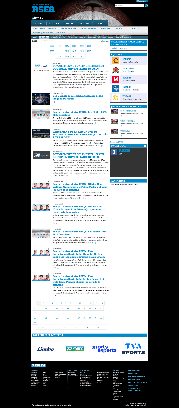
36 (73, 318)
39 (90, 318)
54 (98, 327)
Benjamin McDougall (127, 121)
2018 (67, 51)
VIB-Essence (100, 380)
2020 (52, 51)
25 (90, 308)
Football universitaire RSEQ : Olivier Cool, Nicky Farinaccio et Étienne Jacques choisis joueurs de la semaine (79, 209)
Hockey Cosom (46, 377)
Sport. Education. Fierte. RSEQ (43, 8)
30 (41, 318)
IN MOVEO (99, 382)
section (85, 23)
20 (62, 308)
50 (76, 327)
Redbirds (126, 77)
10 (80, 303)
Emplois (115, 393)
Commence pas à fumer (102, 374)
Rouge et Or (128, 68)
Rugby (44, 382)
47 (60, 327)
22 (73, 308)
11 (85, 303)
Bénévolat (48, 33)
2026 (52, 46)
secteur (54, 23)
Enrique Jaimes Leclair (128, 111)
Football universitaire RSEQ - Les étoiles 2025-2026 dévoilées (80, 113)
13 (96, 303)
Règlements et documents (76, 37)
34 (62, 318)
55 (103, 327)
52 (87, 327)
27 (101, 308)
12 (91, 303)
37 (79, 318)
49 (70, 327)
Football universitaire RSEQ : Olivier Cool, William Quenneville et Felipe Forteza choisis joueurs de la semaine (80, 187)
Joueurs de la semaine (123, 37)
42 (35, 322)
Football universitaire (119, 48)
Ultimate (57, 377)
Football (41, 41)
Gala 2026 (61, 33)
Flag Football (34, 383)
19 (57, 308)
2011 (82, 56)
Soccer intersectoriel (60, 374)
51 (81, 327)
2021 (89, 46)
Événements (106, 28)
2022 (82, 46)
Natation (45, 380)
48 (65, 327)
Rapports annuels (117, 383)
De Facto (99, 379)
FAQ (114, 388)
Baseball (33, 376)
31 (46, 318)
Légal (69, 405)
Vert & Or (127, 96)
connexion (143, 1)
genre (100, 23)
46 (54, 327)
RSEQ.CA (38, 365)
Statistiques (39, 28)
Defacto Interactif (141, 405)
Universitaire (47, 41)
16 (41, 308)
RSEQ (124, 150)
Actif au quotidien (84, 382)
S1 (127, 28)
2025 (59, 46)
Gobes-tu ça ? (83, 380)
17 (46, 308)
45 (49, 327)
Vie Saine (52, 28)
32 (51, 318)
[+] (84, 87)
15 (35, 308)
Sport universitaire (73, 376)
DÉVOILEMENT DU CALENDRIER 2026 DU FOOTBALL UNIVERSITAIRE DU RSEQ (78, 67)
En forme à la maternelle (86, 383)
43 (38, 327)
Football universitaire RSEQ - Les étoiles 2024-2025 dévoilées (80, 233)
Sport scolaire (71, 372)
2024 (67, 46)
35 (68, 318)
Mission (115, 376)
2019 (59, 51)
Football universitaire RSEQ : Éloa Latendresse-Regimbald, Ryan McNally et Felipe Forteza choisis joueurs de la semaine (79, 254)
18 (51, 308)
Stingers (126, 59)
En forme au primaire (85, 385)
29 (35, 318)
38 (84, 318)
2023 (74, 46)
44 (43, 327)
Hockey (135, 28)
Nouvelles (44, 37)
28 (35, 313)
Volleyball (57, 376)
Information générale (58, 37)
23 (79, 308)
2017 (74, 51)
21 (68, 308)
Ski (44, 383)
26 (95, 308)
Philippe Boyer (125, 131)
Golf (44, 374)
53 (92, 327)
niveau (69, 23)
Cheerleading (34, 379)
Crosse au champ (35, 382)
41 (101, 318)
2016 (82, 51)
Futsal (44, 372)
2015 (89, 51)
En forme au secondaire (103, 372)
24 (84, 308)
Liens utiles (116, 390)
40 (95, 318)
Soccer (45, 385)
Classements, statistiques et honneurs (100, 37)
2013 (67, 56)
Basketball (34, 377)
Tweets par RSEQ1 (116, 142)
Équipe (114, 380)
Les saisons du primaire (86, 376)
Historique (115, 377)
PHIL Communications (140, 403)
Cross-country (34, 380)
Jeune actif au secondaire (86, 379)
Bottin (114, 382)
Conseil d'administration (119, 379)
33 (57, 318)
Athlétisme (34, 372)
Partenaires (116, 387)
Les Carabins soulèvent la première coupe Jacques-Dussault (78, 97)
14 (102, 303)
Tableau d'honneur (89, 28)
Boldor (36, 33)
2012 (74, 56)
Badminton (34, 374)
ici (137, 184)
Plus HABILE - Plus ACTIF (103, 377)
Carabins (127, 87)
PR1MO (82, 374)
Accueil (35, 37)
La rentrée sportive (85, 377)
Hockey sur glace (47, 379)
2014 (59, 56)
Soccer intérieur (59, 372)
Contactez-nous (117, 391)
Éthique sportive (68, 28)
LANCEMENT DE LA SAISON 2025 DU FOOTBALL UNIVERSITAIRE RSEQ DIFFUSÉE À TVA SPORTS (80, 134)
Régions (119, 28)
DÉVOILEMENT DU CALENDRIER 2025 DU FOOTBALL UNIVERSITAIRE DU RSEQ (78, 155)
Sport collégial (72, 374)
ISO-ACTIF (82, 372)
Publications (116, 385)
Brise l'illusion (101, 376)
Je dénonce (116, 395)
